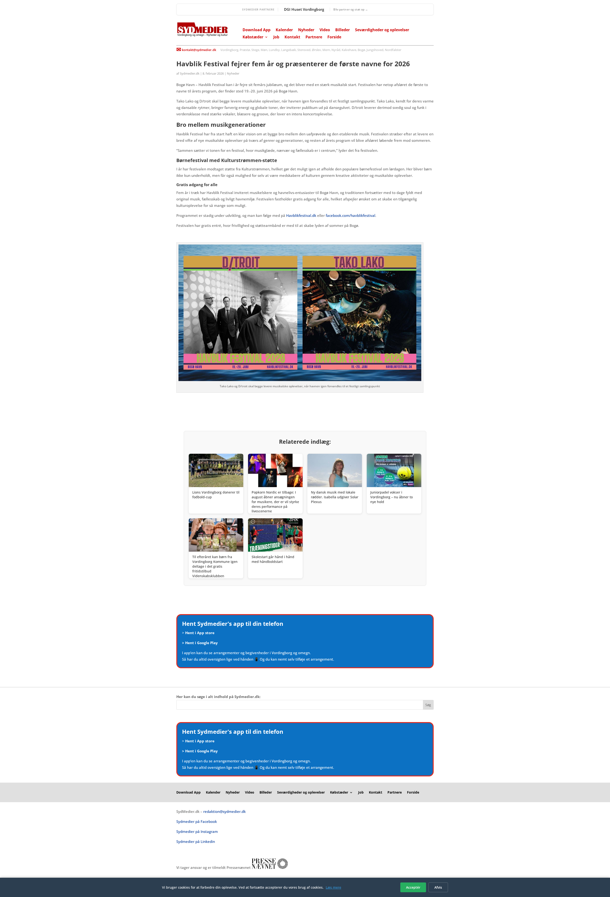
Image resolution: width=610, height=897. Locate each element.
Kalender (284, 30)
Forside (334, 37)
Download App (256, 30)
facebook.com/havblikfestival (350, 215)
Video (325, 30)
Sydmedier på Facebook (196, 821)
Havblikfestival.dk (301, 215)
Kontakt (292, 37)
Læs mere (333, 887)
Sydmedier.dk (189, 73)
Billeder (342, 30)
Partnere (313, 37)
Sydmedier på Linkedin (195, 841)
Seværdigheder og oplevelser (382, 30)
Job (276, 37)
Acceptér (413, 887)
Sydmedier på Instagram (197, 831)
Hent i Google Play (201, 642)
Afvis (438, 887)
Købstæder (253, 37)
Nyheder (306, 30)
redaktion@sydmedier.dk (224, 811)
